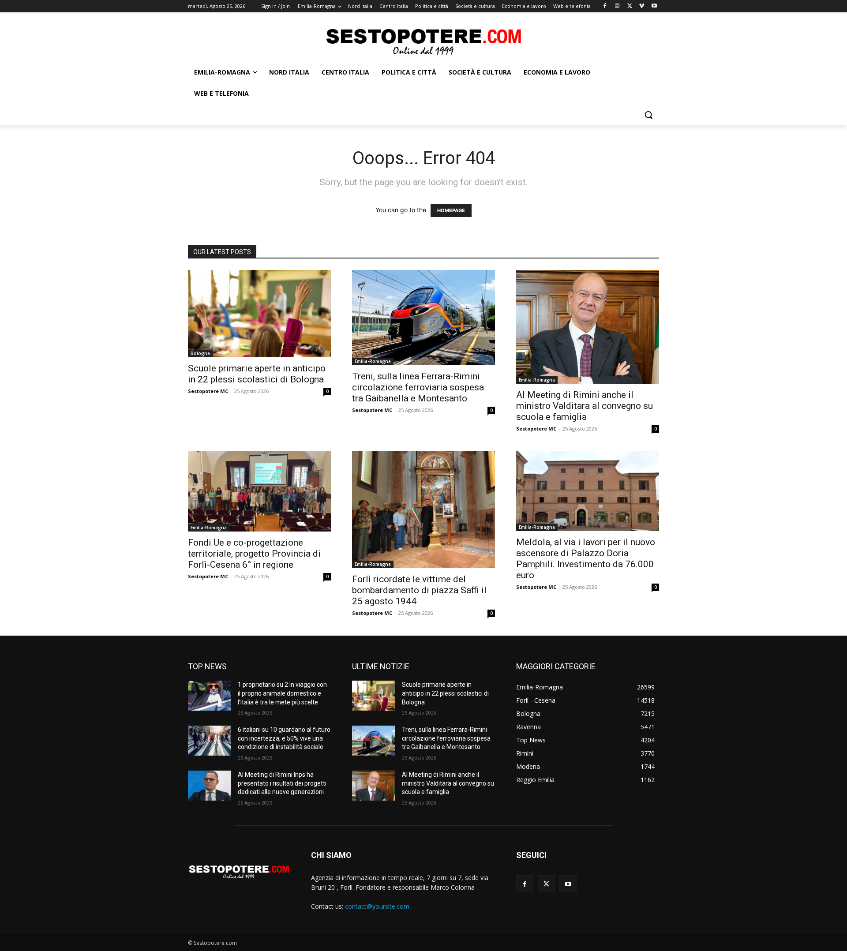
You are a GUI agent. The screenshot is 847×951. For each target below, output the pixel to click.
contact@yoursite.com (377, 906)
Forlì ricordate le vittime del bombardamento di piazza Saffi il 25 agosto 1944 (419, 590)
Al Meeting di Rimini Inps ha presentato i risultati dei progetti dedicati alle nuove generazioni (282, 783)
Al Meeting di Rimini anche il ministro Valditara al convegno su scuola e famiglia (584, 405)
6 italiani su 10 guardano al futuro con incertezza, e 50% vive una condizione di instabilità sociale (284, 738)
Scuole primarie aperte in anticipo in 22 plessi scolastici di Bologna (257, 374)
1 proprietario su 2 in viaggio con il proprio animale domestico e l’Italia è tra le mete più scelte (282, 693)
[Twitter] (630, 6)
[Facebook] (605, 6)
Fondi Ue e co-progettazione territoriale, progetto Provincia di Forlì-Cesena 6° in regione (254, 553)
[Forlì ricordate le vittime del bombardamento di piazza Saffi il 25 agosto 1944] (423, 509)
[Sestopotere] (423, 41)
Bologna (200, 353)
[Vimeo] (642, 6)
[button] (648, 114)
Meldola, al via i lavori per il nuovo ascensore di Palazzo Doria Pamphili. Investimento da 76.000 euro (585, 558)
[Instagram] (617, 6)
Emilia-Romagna (373, 361)
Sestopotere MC (208, 391)
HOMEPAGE (451, 210)
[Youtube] (654, 6)
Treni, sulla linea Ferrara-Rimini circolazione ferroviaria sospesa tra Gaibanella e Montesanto (418, 387)
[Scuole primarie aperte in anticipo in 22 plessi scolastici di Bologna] (259, 313)
